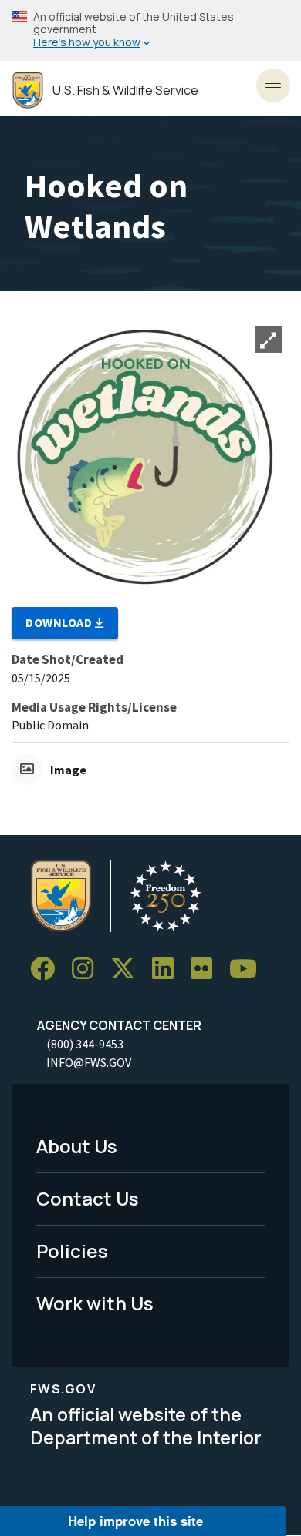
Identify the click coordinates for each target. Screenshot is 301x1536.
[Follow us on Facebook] (48, 969)
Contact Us (87, 1198)
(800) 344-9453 (84, 1043)
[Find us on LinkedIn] (168, 969)
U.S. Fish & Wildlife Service (125, 90)
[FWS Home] (27, 90)
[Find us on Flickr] (207, 969)
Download (60, 622)
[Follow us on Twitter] (128, 969)
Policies (72, 1250)
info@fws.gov (88, 1062)
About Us (76, 1146)
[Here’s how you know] (150, 30)
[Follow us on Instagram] (88, 969)
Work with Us (95, 1303)
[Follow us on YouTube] (248, 969)
